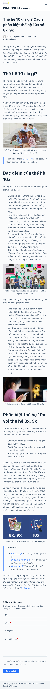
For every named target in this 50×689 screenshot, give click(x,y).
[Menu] (46, 5)
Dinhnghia (25, 588)
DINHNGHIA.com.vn (17, 8)
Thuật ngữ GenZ (9, 39)
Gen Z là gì (28, 159)
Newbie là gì (17, 566)
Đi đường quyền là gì (20, 560)
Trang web (9, 630)
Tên (7, 615)
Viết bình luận (11, 639)
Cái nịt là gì (16, 553)
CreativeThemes (10, 686)
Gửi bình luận (11, 671)
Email (8, 623)
